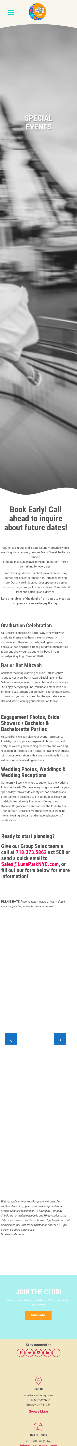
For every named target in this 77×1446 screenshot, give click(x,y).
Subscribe (38, 1315)
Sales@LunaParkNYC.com (30, 864)
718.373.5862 (31, 852)
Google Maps (38, 1411)
